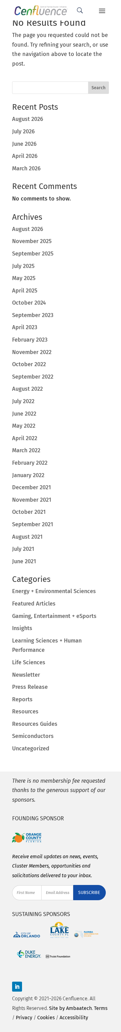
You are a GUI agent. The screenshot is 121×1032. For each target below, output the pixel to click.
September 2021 (32, 524)
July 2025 (23, 266)
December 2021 (31, 487)
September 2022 (32, 376)
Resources (25, 711)
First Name (26, 893)
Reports (22, 699)
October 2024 (29, 302)
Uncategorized (30, 748)
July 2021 (23, 549)
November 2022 (32, 352)
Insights (22, 628)
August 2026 (27, 119)
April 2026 (25, 156)
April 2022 (24, 438)
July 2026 (23, 131)
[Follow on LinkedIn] (17, 987)
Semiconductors (33, 736)
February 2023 (29, 339)
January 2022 (28, 475)
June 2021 (24, 561)
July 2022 (23, 401)
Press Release (30, 687)
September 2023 (32, 315)
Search (98, 87)
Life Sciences (28, 662)
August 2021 (27, 536)
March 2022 (26, 450)
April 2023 (24, 327)
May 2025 (23, 278)
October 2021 (29, 512)
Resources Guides (34, 724)
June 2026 (24, 144)
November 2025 (32, 241)
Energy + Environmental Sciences (54, 591)
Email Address (57, 893)
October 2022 (29, 364)
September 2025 (32, 253)
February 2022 (29, 462)
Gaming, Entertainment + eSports (54, 616)
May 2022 (23, 425)
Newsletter (26, 674)
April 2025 (24, 290)
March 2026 (26, 168)
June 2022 (24, 413)
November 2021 (31, 499)
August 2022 (27, 388)
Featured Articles (34, 603)
